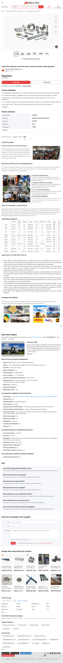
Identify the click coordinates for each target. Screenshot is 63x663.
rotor (47, 609)
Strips (47, 396)
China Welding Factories (8, 636)
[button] (2, 2)
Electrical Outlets (45, 625)
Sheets (17, 396)
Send (13, 543)
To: (9, 526)
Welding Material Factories (9, 639)
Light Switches (6, 628)
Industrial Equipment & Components (14, 11)
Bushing (18, 606)
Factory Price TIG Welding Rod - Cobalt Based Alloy (43, 588)
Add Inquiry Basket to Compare (31, 59)
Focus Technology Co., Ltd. (20, 659)
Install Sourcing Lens (9, 655)
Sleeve (44, 396)
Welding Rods (33, 396)
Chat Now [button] (47, 82)
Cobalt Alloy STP (35, 604)
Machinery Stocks (34, 625)
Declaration (47, 659)
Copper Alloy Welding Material (39, 639)
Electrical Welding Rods (23, 643)
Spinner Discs (5, 609)
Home (3, 11)
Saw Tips (39, 396)
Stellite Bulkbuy (6, 647)
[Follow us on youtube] (57, 653)
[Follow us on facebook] (50, 653)
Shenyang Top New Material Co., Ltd (13, 69)
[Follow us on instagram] (55, 653)
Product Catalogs (23, 600)
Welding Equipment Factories (24, 636)
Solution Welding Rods (24, 639)
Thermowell (19, 609)
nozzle (33, 609)
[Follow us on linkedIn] (45, 655)
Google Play (14, 653)
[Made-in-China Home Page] (31, 2)
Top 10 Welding (35, 643)
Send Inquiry (16, 82)
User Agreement (40, 659)
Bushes (27, 396)
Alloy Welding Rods (54, 639)
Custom (18, 604)
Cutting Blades (53, 396)
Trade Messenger (26, 653)
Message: (7, 530)
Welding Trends (45, 643)
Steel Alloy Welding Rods (8, 643)
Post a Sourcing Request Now (44, 543)
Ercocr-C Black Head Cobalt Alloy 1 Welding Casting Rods (7, 567)
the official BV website (37, 337)
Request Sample (27, 86)
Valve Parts (22, 396)
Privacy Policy (55, 659)
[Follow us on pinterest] (59, 653)
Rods (13, 396)
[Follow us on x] (52, 653)
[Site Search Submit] (41, 6)
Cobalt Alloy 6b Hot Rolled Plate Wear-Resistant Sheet (18, 567)
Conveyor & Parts (22, 625)
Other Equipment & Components (32, 11)
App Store (5, 653)
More (3, 649)
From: (8, 522)
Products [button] (15, 6)
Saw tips (34, 606)
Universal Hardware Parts (9, 625)
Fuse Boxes (15, 628)
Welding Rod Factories (39, 636)
